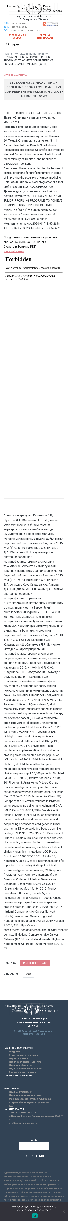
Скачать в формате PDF (20, 246)
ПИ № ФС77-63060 (42, 16)
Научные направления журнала (25, 1068)
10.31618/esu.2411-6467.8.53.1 (25, 30)
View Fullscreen (14, 251)
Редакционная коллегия (22, 1072)
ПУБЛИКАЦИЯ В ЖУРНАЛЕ (18, 1076)
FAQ (11, 1106)
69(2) (28, 974)
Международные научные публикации (30, 1099)
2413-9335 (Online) (20, 27)
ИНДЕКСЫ (34, 1026)
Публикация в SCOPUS (17, 36)
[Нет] (63, 1211)
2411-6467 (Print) (19, 23)
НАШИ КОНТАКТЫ (14, 1109)
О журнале (14, 1051)
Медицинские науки (16, 75)
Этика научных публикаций (23, 1055)
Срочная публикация (45, 36)
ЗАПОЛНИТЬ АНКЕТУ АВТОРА (34, 1022)
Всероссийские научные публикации (29, 1102)
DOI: (6, 30)
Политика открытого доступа (25, 1062)
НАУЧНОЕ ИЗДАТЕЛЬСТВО (18, 1048)
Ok (35, 1215)
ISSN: (7, 23)
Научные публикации (20, 1065)
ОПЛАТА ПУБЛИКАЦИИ (34, 1018)
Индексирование (18, 1058)
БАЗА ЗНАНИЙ (12, 1088)
